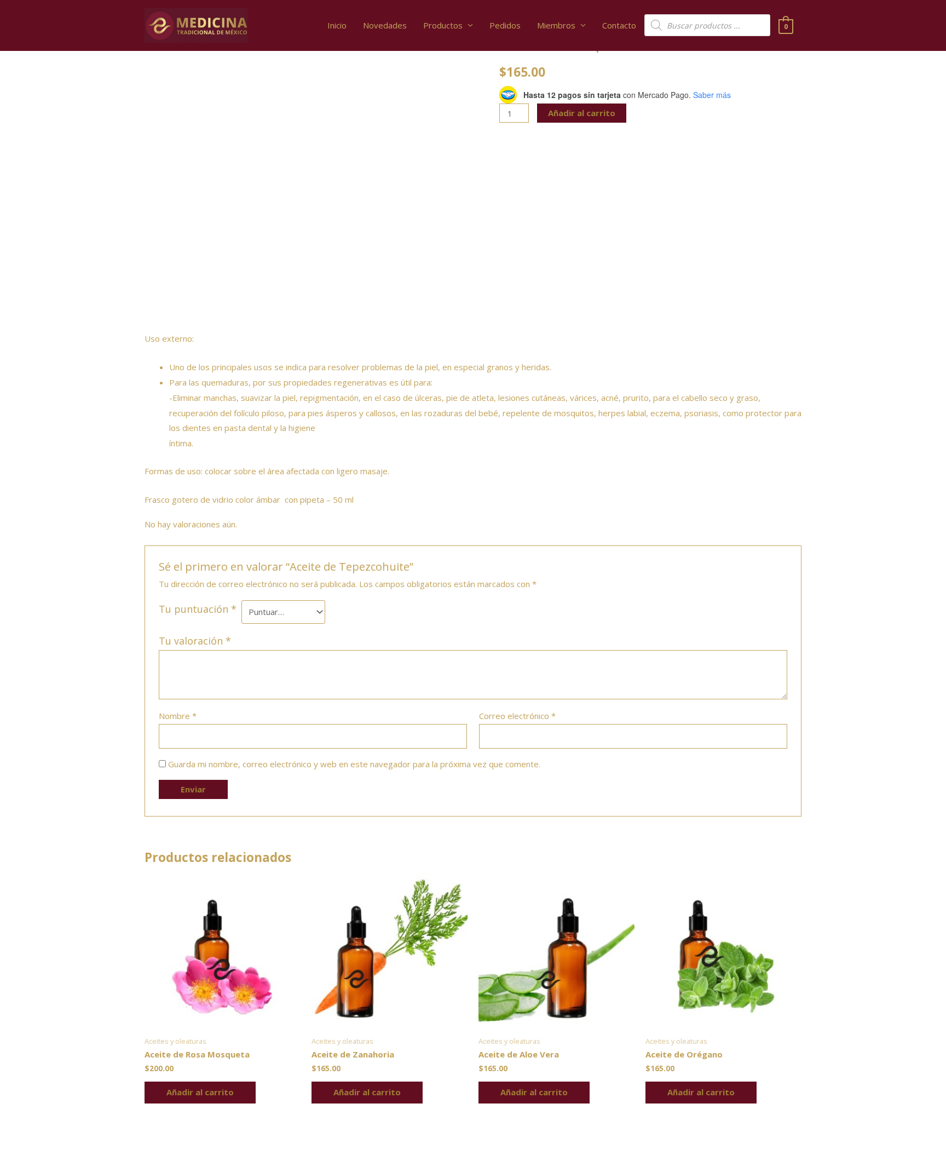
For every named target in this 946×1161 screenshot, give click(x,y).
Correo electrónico (517, 715)
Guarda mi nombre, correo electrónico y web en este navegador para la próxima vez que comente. (354, 763)
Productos (443, 25)
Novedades (385, 25)
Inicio (337, 25)
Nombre (178, 715)
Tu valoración (195, 640)
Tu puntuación (197, 609)
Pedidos (505, 25)
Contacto (619, 25)
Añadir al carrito (581, 112)
